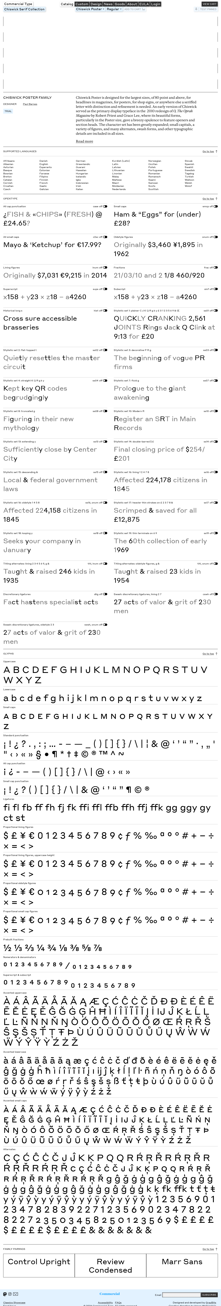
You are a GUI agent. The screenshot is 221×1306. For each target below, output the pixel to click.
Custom (82, 4)
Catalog (67, 4)
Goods (120, 4)
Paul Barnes (30, 104)
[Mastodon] (5, 1294)
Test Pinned (208, 9)
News (108, 4)
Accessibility (105, 1302)
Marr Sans (182, 1261)
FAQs (118, 1302)
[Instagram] (9, 1294)
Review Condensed (110, 1265)
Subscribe (209, 1294)
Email (158, 1295)
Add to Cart (132, 9)
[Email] (15, 1294)
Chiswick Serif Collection (24, 9)
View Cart (209, 4)
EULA (144, 4)
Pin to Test (196, 9)
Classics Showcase (14, 1302)
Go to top (208, 151)
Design (96, 4)
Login (155, 4)
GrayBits (211, 1302)
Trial (8, 111)
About (132, 4)
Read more (84, 141)
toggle (104, 9)
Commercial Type (18, 4)
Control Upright (39, 1261)
